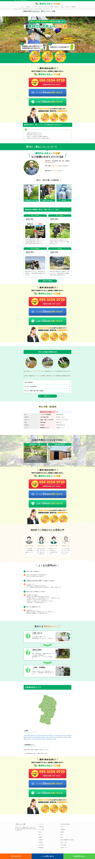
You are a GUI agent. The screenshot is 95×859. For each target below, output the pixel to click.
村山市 (65, 735)
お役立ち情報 (63, 844)
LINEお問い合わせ (79, 856)
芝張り (62, 837)
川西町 (35, 737)
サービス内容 (41, 829)
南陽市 (58, 735)
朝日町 (28, 739)
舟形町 (43, 739)
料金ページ (41, 832)
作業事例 (40, 837)
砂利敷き (62, 832)
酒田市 (32, 735)
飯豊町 (25, 739)
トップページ (41, 824)
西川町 (40, 739)
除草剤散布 (63, 829)
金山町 (36, 739)
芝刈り (62, 834)
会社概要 (40, 842)
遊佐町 (39, 737)
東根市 (43, 735)
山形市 (25, 735)
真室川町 (61, 737)
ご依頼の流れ (41, 826)
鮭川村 (50, 739)
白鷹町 (42, 737)
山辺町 (46, 737)
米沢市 (35, 735)
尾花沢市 (69, 735)
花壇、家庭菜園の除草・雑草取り (67, 839)
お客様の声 (41, 839)
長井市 (61, 735)
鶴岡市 (28, 735)
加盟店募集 (41, 847)
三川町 (32, 739)
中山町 (49, 737)
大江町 (56, 737)
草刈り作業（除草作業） (65, 824)
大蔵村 (54, 739)
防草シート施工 (64, 842)
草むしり (62, 826)
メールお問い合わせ (47, 856)
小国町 (64, 737)
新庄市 (51, 735)
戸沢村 (47, 739)
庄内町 (28, 737)
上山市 (54, 735)
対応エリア (41, 834)
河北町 (32, 737)
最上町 (53, 737)
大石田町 (69, 737)
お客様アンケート (64, 847)
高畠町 (25, 737)
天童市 (39, 735)
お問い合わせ (41, 844)
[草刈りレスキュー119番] (47, 4)
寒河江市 (47, 735)
